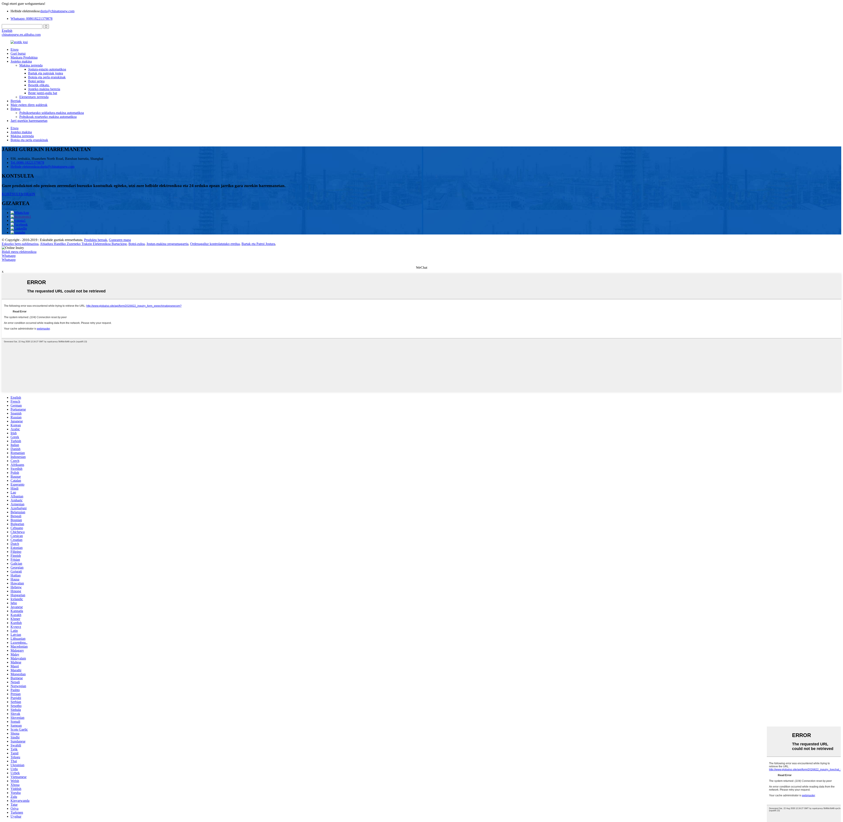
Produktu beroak (95, 240)
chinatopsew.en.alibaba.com (21, 34)
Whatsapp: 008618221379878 (31, 18)
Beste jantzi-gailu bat (42, 93)
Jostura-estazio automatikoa (47, 69)
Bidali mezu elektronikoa (19, 252)
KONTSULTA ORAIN (18, 194)
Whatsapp (9, 256)
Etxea (14, 49)
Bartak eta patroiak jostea (45, 73)
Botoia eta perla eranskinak (47, 77)
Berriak (16, 101)
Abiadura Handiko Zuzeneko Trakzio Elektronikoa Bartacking (83, 244)
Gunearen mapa (120, 240)
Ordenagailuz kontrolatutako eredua (215, 244)
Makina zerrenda (31, 65)
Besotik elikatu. (39, 85)
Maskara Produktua (24, 57)
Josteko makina (21, 61)
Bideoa (15, 109)
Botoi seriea (36, 81)
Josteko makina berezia (44, 89)
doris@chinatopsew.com (57, 11)
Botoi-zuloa (136, 244)
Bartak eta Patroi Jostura (258, 244)
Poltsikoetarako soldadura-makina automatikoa (51, 113)
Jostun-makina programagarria (167, 244)
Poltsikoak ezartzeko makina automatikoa (48, 117)
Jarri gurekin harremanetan (29, 121)
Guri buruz (18, 53)
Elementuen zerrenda (34, 97)
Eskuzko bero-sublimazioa (20, 244)
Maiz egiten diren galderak (29, 105)
